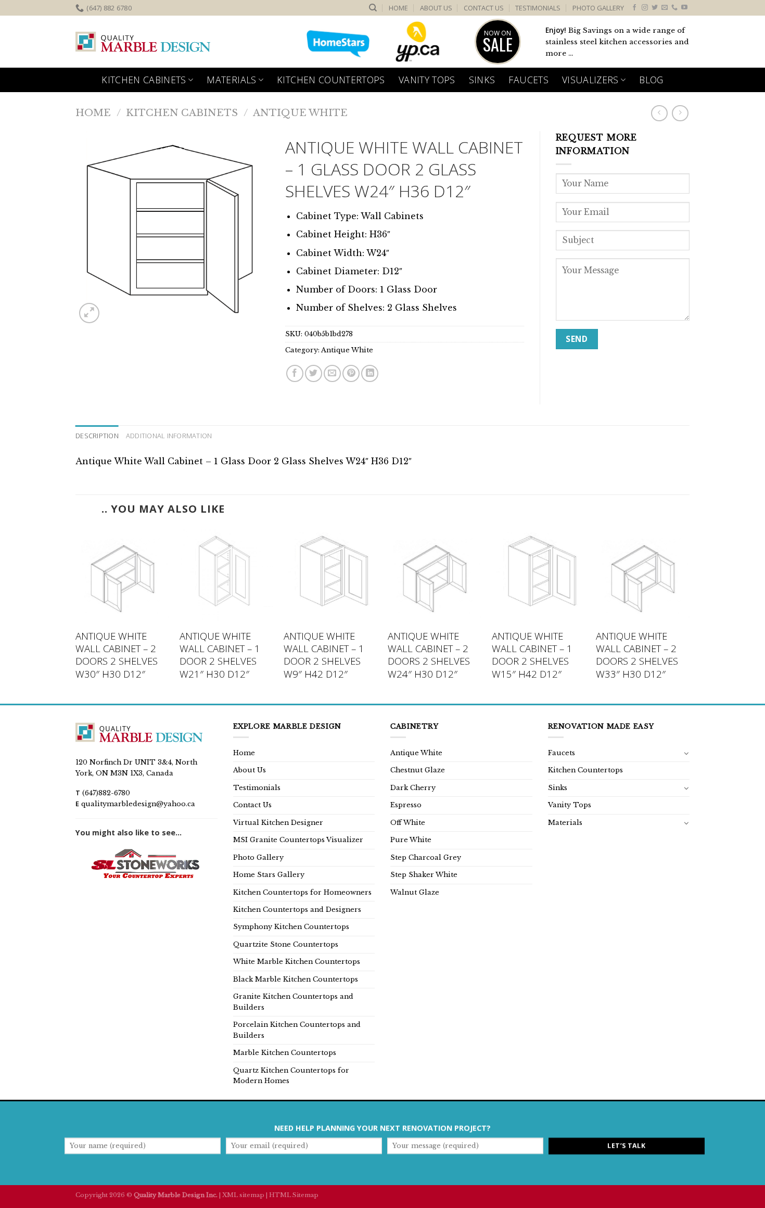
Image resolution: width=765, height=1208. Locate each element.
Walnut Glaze (414, 892)
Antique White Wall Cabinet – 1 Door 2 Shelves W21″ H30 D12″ (220, 655)
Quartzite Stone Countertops (285, 944)
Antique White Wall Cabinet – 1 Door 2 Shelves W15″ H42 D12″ (532, 655)
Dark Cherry (413, 788)
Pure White (410, 840)
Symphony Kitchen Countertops (291, 927)
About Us (436, 7)
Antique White (300, 113)
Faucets (528, 79)
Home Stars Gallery (268, 875)
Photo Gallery (598, 7)
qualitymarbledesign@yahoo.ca (138, 804)
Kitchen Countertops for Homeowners (302, 892)
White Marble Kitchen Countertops (296, 961)
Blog (651, 79)
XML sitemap (243, 1195)
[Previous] (76, 615)
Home (398, 7)
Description (97, 435)
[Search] (373, 8)
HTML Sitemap (293, 1195)
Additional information (169, 435)
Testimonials (537, 7)
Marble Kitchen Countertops (284, 1053)
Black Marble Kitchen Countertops (295, 979)
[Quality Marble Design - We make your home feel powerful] (143, 42)
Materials (231, 79)
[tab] (97, 435)
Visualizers (590, 79)
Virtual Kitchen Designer (278, 822)
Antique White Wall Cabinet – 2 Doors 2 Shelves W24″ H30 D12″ (429, 655)
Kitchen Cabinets (143, 79)
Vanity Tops (427, 79)
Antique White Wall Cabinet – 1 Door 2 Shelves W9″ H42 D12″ (324, 655)
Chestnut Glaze (417, 770)
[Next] (689, 615)
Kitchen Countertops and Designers (297, 909)
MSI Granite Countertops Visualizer (298, 840)
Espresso (406, 805)
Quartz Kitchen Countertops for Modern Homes (291, 1075)
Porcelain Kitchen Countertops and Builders (297, 1030)
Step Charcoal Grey (425, 857)
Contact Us (484, 7)
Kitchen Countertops (331, 79)
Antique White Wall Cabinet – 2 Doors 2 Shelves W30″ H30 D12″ (116, 655)
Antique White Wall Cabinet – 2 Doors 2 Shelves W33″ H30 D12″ (637, 655)
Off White (407, 822)
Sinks (482, 79)
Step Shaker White (423, 875)
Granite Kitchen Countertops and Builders (293, 1002)
